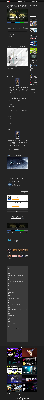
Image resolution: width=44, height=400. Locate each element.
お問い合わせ (28, 398)
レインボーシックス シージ (15, 27)
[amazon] (17, 241)
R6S (7, 7)
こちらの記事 (19, 70)
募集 (22, 398)
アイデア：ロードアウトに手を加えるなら (13, 35)
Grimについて (10, 33)
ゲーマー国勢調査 (25, 398)
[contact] (36, 0)
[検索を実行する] (36, 16)
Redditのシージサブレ (20, 68)
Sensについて (10, 36)
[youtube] (34, 0)
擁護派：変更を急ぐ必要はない (12, 34)
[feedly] (35, 0)
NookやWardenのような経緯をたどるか (12, 37)
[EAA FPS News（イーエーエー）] (8, 1)
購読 (22, 218)
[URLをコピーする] (26, 22)
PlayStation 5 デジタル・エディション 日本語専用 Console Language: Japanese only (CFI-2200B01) (19, 203)
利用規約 (21, 398)
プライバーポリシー (18, 398)
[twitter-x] (30, 7)
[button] (9, 22)
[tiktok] (33, 0)
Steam (15, 188)
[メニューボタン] (36, 1)
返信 (8, 277)
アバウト (15, 398)
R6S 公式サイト (17, 211)
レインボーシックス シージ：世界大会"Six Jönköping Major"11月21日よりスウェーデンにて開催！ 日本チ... (19, 184)
